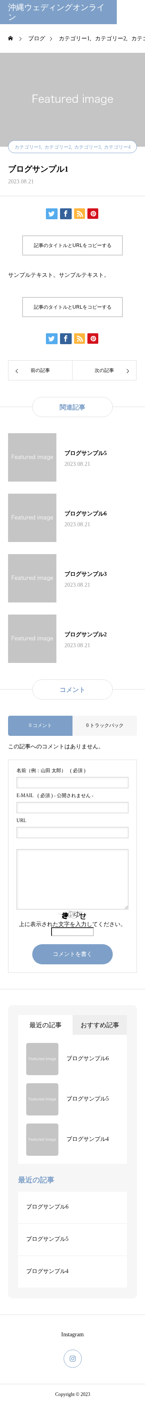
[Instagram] (73, 1359)
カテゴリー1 (27, 147)
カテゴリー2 (57, 147)
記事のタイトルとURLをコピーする (73, 245)
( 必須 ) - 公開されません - (55, 795)
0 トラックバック (105, 725)
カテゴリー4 (117, 147)
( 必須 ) (51, 770)
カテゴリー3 (87, 147)
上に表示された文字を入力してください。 (72, 924)
